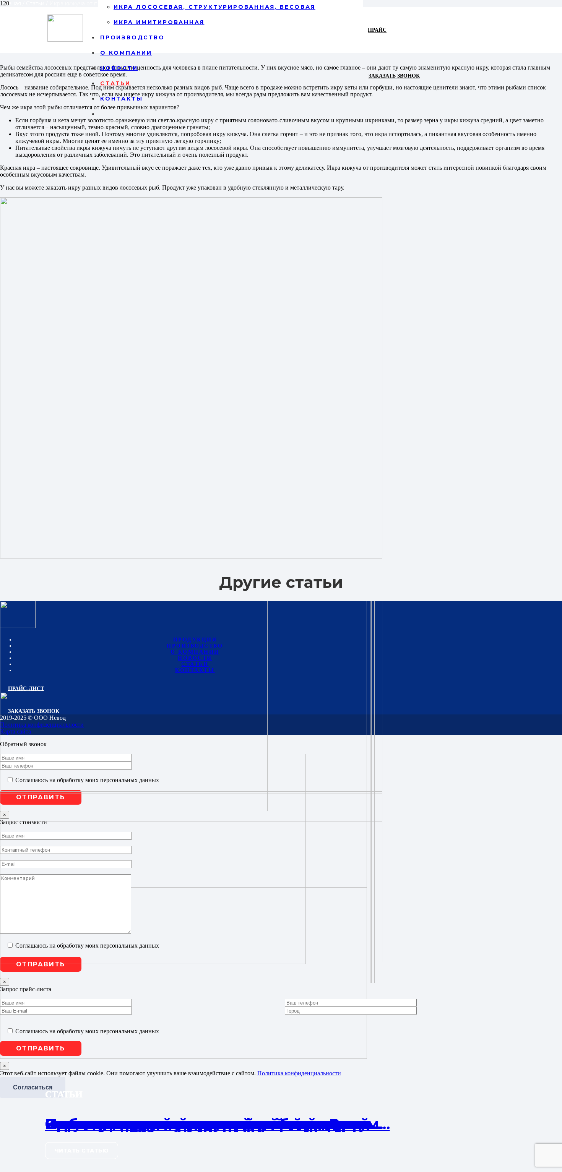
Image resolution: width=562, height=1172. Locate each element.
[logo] (65, 39)
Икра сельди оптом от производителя (196, 1124)
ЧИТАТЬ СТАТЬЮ (82, 1150)
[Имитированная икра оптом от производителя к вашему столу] (186, 981)
